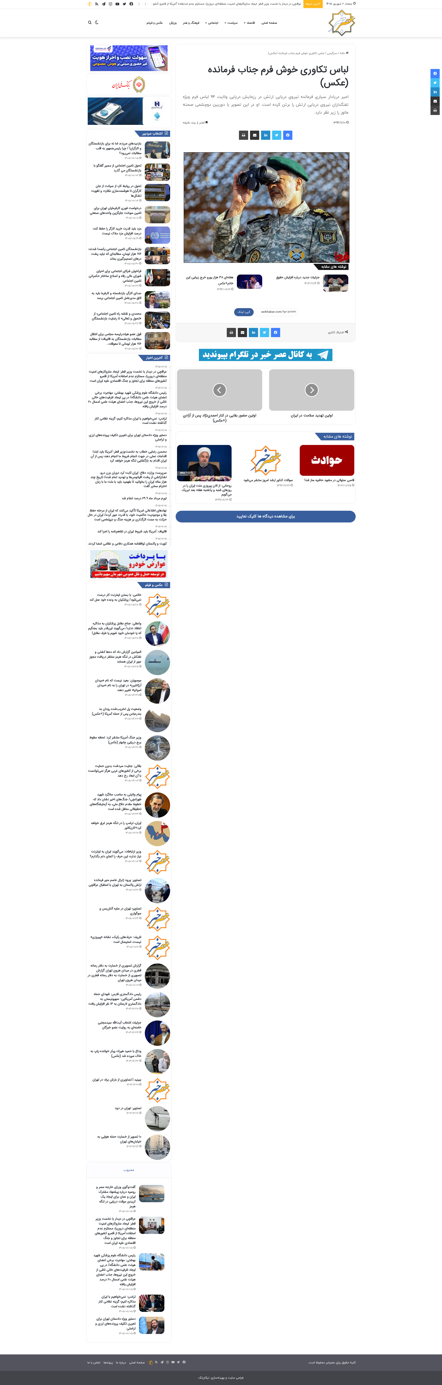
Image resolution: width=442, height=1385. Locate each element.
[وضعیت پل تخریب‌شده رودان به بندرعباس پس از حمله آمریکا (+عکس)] (157, 719)
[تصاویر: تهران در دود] (157, 1118)
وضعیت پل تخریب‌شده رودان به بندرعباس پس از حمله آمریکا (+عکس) (116, 711)
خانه (343, 53)
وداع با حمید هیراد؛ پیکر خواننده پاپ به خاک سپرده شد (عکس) (115, 1053)
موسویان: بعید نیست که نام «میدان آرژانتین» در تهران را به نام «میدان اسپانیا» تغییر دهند (118, 685)
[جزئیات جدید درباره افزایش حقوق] (335, 283)
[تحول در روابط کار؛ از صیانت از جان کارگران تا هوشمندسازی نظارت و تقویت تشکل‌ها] (157, 192)
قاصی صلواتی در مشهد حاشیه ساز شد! (329, 480)
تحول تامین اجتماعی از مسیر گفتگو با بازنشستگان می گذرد (117, 168)
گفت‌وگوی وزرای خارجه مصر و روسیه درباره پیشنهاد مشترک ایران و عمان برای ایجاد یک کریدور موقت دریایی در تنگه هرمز (116, 1196)
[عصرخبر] (342, 23)
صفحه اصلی (269, 23)
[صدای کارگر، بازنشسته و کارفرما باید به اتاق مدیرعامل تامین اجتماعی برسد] (157, 299)
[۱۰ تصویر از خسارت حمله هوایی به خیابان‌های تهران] (157, 1147)
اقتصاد (251, 23)
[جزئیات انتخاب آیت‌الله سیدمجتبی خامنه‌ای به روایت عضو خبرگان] (157, 1033)
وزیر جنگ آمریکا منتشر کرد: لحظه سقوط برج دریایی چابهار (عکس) (115, 740)
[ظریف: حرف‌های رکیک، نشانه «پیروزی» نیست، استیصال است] (157, 947)
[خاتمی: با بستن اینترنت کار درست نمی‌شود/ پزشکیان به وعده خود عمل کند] (157, 605)
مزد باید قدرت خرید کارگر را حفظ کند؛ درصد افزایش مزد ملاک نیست (117, 231)
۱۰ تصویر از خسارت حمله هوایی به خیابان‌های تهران (119, 1139)
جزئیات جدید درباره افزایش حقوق (298, 277)
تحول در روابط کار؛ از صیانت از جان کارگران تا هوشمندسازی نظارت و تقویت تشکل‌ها (116, 191)
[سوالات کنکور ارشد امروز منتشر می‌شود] (265, 460)
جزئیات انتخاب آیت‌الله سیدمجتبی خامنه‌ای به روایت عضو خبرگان (119, 1025)
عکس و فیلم (155, 23)
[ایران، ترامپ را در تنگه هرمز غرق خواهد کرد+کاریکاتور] (157, 833)
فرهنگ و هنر (191, 23)
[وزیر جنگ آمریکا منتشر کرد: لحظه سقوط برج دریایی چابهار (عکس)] (157, 748)
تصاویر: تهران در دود (128, 1108)
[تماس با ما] (89, 4)
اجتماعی (213, 23)
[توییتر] (276, 135)
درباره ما (121, 1363)
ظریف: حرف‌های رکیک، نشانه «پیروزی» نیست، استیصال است (115, 939)
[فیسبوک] (287, 135)
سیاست (232, 23)
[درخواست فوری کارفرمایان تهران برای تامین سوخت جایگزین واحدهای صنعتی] (157, 214)
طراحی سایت (236, 1378)
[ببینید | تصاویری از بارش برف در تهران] (157, 1090)
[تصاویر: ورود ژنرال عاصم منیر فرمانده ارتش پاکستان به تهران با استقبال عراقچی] (157, 890)
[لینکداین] (265, 135)
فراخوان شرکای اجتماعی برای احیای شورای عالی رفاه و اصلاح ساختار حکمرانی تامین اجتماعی (115, 276)
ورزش (173, 23)
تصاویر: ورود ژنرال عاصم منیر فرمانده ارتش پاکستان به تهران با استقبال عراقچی (115, 882)
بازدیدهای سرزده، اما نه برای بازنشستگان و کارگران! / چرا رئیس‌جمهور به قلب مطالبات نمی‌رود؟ (115, 148)
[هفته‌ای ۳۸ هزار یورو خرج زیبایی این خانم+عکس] (249, 282)
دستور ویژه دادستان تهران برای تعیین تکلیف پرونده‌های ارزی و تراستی (115, 1323)
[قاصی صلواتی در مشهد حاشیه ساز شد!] (327, 460)
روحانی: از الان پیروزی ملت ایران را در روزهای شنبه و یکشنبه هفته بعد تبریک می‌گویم (207, 490)
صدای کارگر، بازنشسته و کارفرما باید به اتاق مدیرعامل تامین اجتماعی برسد (116, 296)
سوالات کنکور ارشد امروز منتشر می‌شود (268, 480)
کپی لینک (244, 312)
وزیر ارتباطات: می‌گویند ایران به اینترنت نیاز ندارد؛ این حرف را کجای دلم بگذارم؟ (115, 854)
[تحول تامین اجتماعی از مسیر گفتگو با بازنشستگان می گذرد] (157, 172)
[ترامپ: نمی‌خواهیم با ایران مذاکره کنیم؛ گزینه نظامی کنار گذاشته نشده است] (151, 1303)
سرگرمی (332, 53)
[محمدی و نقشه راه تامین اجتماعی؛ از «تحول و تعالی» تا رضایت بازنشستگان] (157, 320)
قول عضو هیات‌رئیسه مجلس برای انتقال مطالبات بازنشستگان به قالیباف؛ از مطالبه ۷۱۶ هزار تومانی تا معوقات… (115, 339)
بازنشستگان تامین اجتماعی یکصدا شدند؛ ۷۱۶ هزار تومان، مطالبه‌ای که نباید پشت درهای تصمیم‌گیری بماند (114, 254)
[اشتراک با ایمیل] (254, 135)
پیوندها (108, 1363)
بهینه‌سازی (217, 1378)
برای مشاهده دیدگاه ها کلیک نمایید (265, 516)
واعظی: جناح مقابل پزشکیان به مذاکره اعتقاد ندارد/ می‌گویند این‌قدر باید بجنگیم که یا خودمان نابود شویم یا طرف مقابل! (114, 628)
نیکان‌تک (203, 1378)
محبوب (128, 1170)
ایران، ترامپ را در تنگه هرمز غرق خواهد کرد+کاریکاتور (116, 825)
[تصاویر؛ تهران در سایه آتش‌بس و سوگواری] (157, 919)
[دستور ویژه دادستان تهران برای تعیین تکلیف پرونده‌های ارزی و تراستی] (151, 1325)
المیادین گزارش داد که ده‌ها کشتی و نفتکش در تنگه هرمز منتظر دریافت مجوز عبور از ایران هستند (115, 656)
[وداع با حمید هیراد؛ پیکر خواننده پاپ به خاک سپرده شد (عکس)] (157, 1061)
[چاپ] (243, 135)
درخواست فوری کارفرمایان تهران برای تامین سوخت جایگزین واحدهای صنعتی (115, 210)
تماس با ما (93, 1363)
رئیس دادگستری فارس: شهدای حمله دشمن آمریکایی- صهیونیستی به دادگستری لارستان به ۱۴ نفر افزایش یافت (114, 999)
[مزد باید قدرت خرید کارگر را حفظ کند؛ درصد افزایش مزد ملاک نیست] (157, 235)
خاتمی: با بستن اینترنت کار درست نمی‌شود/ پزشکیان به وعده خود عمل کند (115, 597)
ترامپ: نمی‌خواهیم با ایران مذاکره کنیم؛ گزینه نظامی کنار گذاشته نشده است (117, 1301)
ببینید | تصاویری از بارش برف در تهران (117, 1079)
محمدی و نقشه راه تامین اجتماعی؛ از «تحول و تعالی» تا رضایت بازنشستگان (116, 316)
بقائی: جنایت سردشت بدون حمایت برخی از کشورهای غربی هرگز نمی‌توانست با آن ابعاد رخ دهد (114, 770)
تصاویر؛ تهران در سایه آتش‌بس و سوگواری (120, 911)
